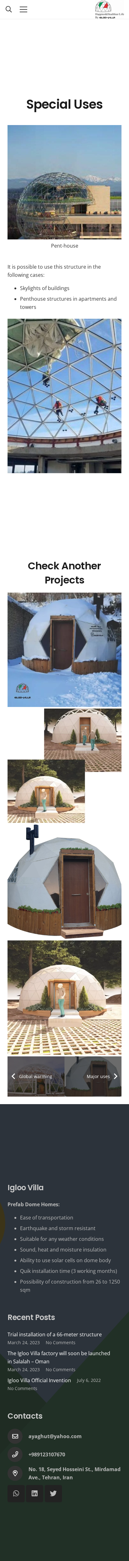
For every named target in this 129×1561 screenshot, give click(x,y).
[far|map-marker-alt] (18, 1473)
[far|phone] (18, 1454)
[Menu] (23, 9)
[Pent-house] (64, 190)
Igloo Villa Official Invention (39, 1380)
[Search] (9, 9)
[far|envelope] (18, 1436)
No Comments (60, 1342)
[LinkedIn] (34, 1493)
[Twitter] (53, 1493)
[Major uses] (64, 881)
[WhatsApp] (16, 1493)
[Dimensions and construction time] (64, 766)
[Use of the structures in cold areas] (64, 650)
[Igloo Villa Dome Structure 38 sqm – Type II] (64, 997)
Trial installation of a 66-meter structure (55, 1334)
